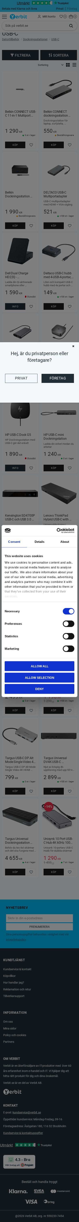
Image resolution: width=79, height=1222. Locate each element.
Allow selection (39, 677)
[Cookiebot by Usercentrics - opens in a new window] (56, 530)
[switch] (68, 624)
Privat (21, 378)
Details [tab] (40, 541)
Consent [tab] (14, 541)
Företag (58, 378)
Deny (39, 689)
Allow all (39, 666)
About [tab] (64, 541)
